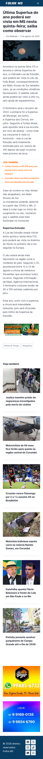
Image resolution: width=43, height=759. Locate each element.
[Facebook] (27, 742)
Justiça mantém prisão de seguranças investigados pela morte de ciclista (21, 401)
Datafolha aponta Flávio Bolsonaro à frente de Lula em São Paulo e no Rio (21, 593)
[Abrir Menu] (38, 3)
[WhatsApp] (33, 752)
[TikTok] (33, 747)
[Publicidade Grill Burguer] (21, 695)
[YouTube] (27, 752)
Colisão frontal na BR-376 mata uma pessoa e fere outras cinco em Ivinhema (21, 170)
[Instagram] (27, 747)
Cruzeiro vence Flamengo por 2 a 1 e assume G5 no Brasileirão (20, 497)
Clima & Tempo (11, 345)
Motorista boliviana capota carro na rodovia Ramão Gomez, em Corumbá (21, 545)
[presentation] (21, 380)
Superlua (27, 345)
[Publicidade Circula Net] (21, 731)
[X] (33, 742)
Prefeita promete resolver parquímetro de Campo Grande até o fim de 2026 (21, 641)
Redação (14, 36)
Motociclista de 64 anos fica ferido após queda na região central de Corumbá (21, 449)
